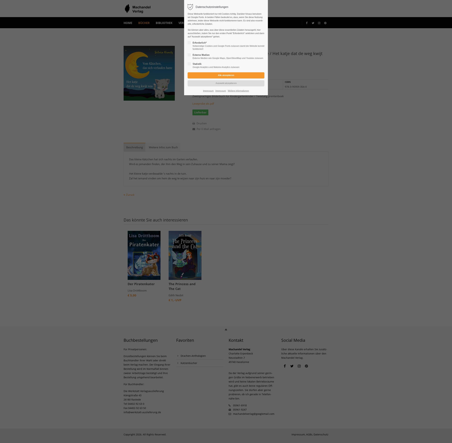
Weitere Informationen (238, 91)
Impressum (208, 91)
